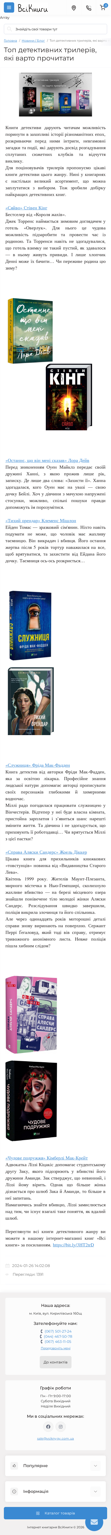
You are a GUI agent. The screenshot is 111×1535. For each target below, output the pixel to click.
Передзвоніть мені (55, 1348)
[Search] (9, 29)
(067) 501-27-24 (58, 1331)
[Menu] (9, 7)
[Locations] (73, 7)
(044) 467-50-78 (58, 1336)
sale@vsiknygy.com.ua (55, 1438)
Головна (10, 40)
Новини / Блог (33, 40)
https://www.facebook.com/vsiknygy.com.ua (48, 1427)
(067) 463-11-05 (58, 1341)
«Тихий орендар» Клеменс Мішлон (40, 520)
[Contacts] (88, 7)
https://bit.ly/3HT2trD (73, 1245)
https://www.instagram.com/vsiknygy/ (61, 1427)
